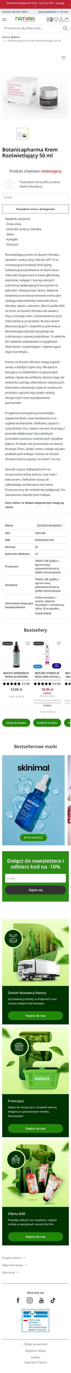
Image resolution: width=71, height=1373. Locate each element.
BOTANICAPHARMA (49, 525)
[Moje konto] (61, 19)
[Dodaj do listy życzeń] (27, 643)
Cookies (35, 1357)
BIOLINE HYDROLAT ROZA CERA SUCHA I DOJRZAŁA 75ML (47, 675)
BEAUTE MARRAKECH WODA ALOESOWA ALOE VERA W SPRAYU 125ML (16, 675)
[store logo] (25, 19)
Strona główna (11, 37)
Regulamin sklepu (35, 1350)
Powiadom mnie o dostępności (35, 209)
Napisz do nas (35, 1016)
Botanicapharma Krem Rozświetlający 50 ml (34, 40)
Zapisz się (35, 890)
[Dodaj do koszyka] (16, 723)
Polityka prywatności (35, 1344)
